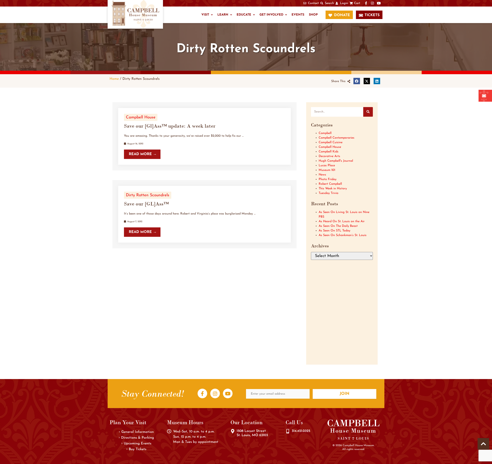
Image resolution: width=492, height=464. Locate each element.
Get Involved (271, 14)
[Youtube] (228, 393)
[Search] (368, 112)
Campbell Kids (328, 151)
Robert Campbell (330, 183)
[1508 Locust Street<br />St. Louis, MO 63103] (232, 431)
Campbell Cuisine (330, 142)
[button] (340, 81)
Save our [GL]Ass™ (146, 203)
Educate (244, 14)
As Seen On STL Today (334, 230)
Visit (205, 14)
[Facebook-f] (202, 393)
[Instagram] (215, 393)
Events (298, 14)
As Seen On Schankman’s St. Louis (343, 235)
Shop (313, 14)
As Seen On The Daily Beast (338, 226)
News (322, 174)
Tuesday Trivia (328, 193)
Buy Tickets (137, 449)
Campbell (325, 133)
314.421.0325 (301, 431)
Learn (222, 14)
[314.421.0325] (288, 431)
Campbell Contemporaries (336, 137)
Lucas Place (327, 165)
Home (114, 79)
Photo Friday (328, 179)
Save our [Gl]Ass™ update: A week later (169, 126)
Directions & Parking (137, 438)
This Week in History (333, 188)
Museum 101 (327, 170)
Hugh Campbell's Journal (336, 160)
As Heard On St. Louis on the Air (342, 221)
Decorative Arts (329, 156)
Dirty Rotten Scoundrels (147, 195)
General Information (137, 432)
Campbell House (140, 117)
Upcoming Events (137, 443)
